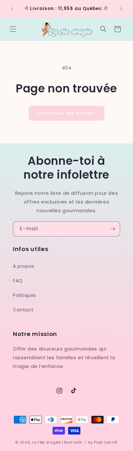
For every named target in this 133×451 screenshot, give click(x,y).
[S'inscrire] (113, 228)
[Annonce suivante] (121, 9)
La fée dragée (46, 442)
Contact (23, 310)
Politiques (24, 295)
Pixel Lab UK (106, 442)
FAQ (18, 281)
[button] (13, 29)
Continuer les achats (66, 113)
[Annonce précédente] (12, 9)
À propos (23, 266)
